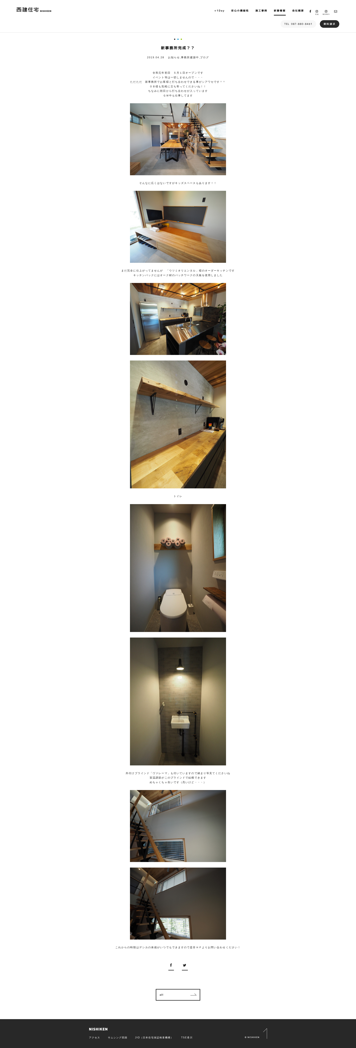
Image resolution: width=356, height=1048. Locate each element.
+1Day (219, 10)
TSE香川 (187, 1037)
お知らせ (174, 57)
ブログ (204, 57)
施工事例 (261, 10)
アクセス (94, 1037)
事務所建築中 (190, 57)
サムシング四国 (117, 1037)
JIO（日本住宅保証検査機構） (154, 1037)
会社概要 (298, 10)
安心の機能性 (240, 10)
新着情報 (280, 10)
